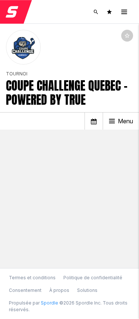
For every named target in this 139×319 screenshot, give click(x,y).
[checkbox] (127, 36)
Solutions (87, 290)
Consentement (25, 290)
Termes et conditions (32, 277)
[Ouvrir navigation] (124, 12)
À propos (59, 290)
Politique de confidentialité (92, 277)
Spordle (49, 303)
